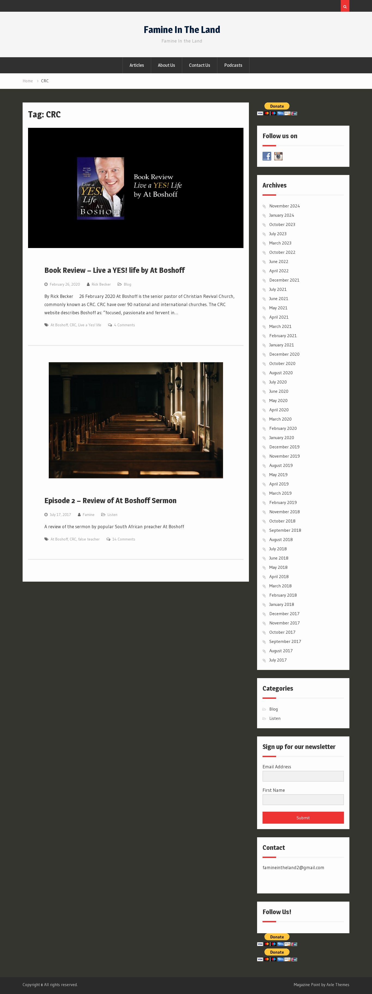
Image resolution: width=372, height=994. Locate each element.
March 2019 (280, 493)
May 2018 (278, 567)
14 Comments (123, 539)
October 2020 (282, 363)
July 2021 (278, 289)
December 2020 (284, 354)
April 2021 (279, 317)
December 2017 (284, 613)
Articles (137, 65)
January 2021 (281, 345)
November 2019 (284, 456)
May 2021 (278, 307)
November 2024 (284, 206)
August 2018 (281, 539)
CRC (73, 324)
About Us (166, 65)
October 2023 (282, 224)
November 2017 (284, 623)
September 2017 (285, 641)
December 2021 (284, 280)
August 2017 (281, 650)
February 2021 (283, 335)
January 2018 (281, 604)
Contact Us (199, 65)
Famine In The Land (182, 29)
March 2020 (280, 419)
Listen (112, 514)
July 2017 (278, 660)
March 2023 (280, 243)
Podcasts (233, 65)
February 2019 (283, 502)
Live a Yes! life (89, 324)
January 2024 (281, 215)
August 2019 (281, 465)
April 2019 (279, 484)
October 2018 (282, 521)
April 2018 (279, 576)
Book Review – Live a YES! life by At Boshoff (114, 270)
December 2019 (284, 446)
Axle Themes (338, 984)
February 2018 (283, 595)
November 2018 (284, 511)
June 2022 (278, 261)
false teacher (89, 539)
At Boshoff (59, 324)
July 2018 (278, 548)
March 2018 (280, 585)
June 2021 (278, 298)
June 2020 (278, 391)
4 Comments (124, 324)
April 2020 (279, 409)
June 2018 (278, 558)
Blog (127, 284)
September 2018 (285, 530)
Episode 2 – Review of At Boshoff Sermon (110, 500)
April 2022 (279, 270)
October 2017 (282, 632)
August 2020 (281, 372)
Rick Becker (101, 284)
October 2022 (282, 252)
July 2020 (278, 382)
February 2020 (283, 428)
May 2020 (278, 400)
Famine (88, 514)
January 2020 (281, 437)
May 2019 (278, 474)
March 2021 (280, 326)
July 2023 (277, 233)
